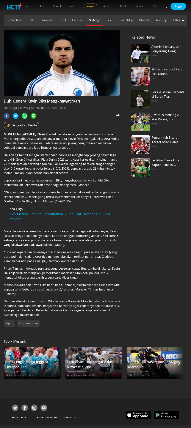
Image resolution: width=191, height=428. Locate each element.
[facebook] (7, 116)
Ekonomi (77, 20)
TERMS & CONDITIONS (46, 417)
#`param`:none (28, 323)
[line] (34, 116)
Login (178, 6)
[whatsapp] (25, 116)
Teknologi (161, 20)
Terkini (32, 20)
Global (62, 20)
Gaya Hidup (126, 20)
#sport (9, 323)
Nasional (47, 20)
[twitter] (16, 116)
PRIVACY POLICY (20, 417)
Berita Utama (14, 20)
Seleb (110, 20)
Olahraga (94, 20)
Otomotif (144, 20)
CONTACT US (69, 417)
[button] (179, 363)
